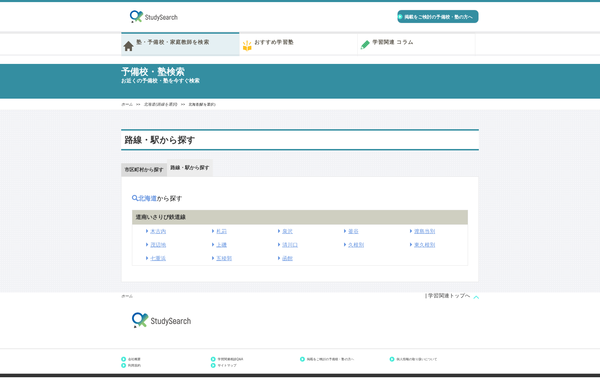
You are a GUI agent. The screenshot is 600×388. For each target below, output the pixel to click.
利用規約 (134, 365)
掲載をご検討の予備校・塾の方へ (330, 359)
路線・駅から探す (189, 167)
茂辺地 (158, 245)
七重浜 (158, 258)
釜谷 (353, 231)
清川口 (290, 245)
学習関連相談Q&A (230, 359)
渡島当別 (424, 231)
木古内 (158, 231)
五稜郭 (224, 258)
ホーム (127, 104)
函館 (287, 258)
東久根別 (424, 245)
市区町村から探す (144, 169)
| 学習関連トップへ (447, 295)
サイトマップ (227, 365)
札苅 (221, 231)
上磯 (221, 245)
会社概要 (134, 359)
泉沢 (287, 231)
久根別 (356, 245)
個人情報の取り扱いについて (417, 359)
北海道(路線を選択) (160, 104)
